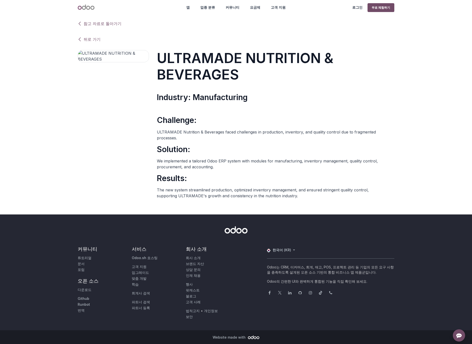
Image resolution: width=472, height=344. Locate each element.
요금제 (255, 7)
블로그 (191, 296)
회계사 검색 (141, 293)
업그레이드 (140, 272)
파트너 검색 (141, 302)
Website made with (230, 337)
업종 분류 (207, 7)
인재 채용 (193, 275)
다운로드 (84, 290)
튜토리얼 (84, 258)
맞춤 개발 (139, 278)
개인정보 (211, 311)
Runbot (84, 304)
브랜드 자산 (195, 264)
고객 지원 (278, 7)
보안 (189, 317)
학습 (135, 284)
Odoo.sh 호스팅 (145, 258)
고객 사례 (193, 302)
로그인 (357, 7)
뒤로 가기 (92, 39)
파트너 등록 (141, 308)
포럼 (81, 269)
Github (83, 298)
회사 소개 (193, 258)
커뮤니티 (232, 7)
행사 (189, 284)
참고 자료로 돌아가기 (102, 23)
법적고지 (193, 311)
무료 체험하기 (381, 7)
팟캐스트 (193, 290)
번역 (81, 310)
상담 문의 (193, 269)
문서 (81, 264)
